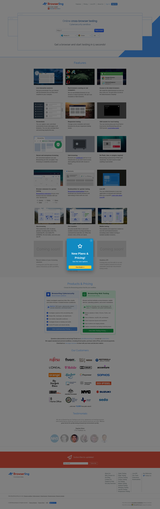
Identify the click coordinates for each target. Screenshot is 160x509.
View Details (80, 267)
